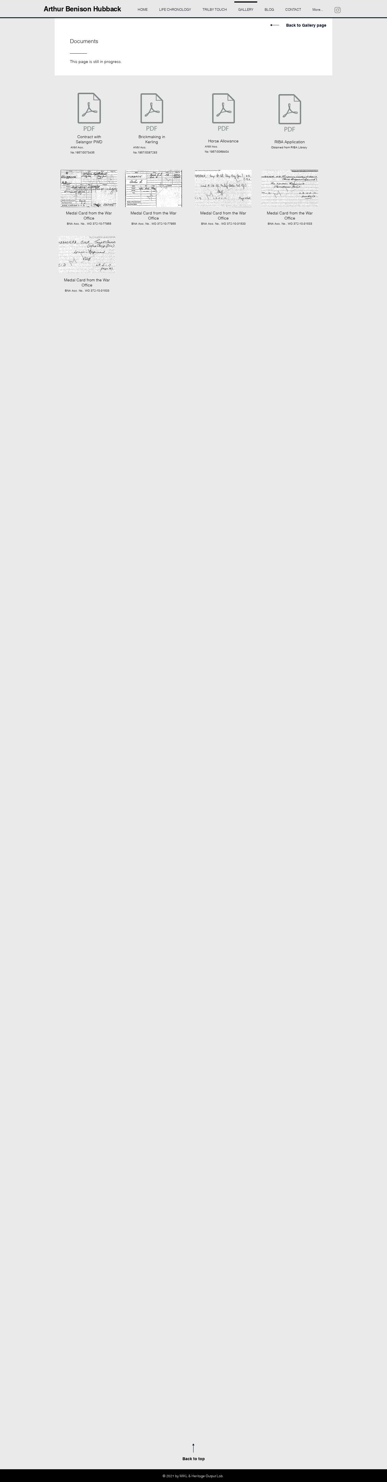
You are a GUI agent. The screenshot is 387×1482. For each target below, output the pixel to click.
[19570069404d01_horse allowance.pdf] (223, 112)
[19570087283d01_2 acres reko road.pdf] (152, 112)
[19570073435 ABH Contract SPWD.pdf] (89, 112)
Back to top (193, 1458)
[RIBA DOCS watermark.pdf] (290, 113)
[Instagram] (337, 10)
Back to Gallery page (306, 25)
